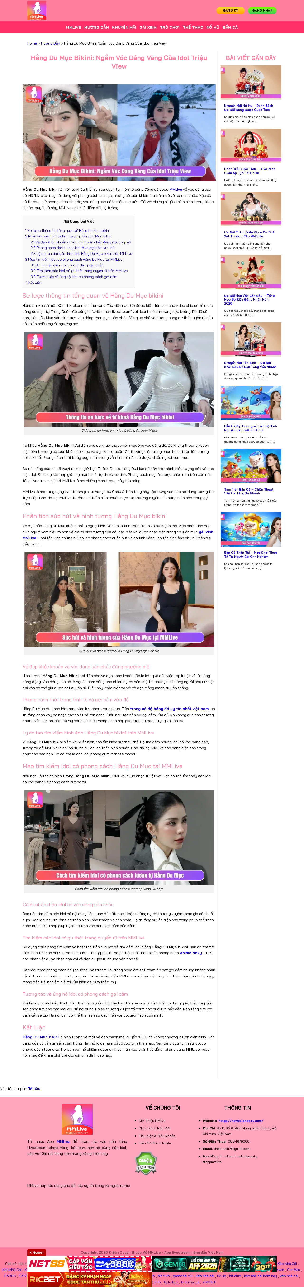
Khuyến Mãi (124, 27)
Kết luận (33, 282)
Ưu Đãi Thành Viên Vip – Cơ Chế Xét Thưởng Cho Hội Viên (249, 234)
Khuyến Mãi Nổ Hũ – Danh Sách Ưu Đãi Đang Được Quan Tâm (248, 108)
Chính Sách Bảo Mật (155, 1128)
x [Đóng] (36, 1252)
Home (32, 43)
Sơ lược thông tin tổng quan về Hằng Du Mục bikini (67, 230)
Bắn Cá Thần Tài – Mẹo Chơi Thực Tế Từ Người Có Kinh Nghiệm (250, 554)
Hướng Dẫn (96, 27)
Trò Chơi (170, 27)
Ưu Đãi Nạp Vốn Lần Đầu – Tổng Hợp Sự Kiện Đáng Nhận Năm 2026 (249, 299)
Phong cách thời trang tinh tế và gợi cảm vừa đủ (73, 248)
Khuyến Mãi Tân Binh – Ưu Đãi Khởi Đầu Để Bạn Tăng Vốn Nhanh (250, 365)
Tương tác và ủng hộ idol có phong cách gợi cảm (74, 276)
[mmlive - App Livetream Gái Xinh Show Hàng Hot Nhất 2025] (51, 10)
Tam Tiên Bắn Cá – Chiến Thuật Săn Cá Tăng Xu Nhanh (249, 491)
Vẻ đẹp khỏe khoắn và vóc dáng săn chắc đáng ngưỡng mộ (81, 242)
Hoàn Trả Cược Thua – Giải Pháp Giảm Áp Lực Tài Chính (250, 171)
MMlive (73, 27)
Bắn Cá (230, 27)
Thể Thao (193, 27)
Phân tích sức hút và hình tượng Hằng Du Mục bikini (68, 236)
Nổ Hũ (213, 27)
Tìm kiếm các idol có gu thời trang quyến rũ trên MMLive (79, 271)
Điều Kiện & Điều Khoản (157, 1136)
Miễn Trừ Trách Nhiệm (155, 1143)
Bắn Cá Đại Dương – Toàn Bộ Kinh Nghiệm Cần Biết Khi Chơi (250, 428)
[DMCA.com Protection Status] (145, 1163)
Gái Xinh (148, 27)
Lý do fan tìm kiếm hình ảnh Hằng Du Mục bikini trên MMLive (81, 253)
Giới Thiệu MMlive (152, 1121)
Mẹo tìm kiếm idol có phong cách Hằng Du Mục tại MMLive (74, 259)
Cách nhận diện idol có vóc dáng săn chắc (67, 265)
